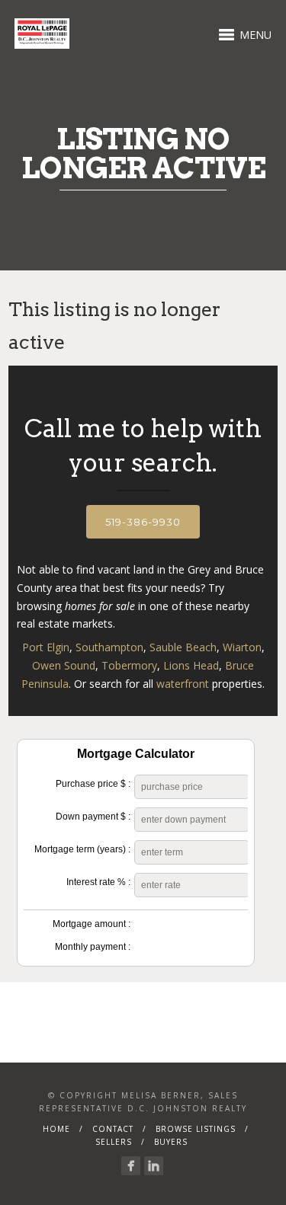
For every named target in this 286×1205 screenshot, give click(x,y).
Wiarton (242, 647)
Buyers (171, 1141)
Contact (112, 1128)
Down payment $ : (93, 816)
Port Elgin (45, 647)
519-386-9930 (143, 522)
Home (56, 1128)
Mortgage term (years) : (82, 849)
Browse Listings (196, 1128)
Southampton (109, 647)
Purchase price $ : (93, 783)
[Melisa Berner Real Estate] (130, 1165)
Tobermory (129, 665)
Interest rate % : (98, 882)
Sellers (113, 1141)
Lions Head (191, 665)
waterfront (182, 683)
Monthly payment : (92, 946)
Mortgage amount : (91, 924)
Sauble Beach (183, 647)
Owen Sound (63, 665)
